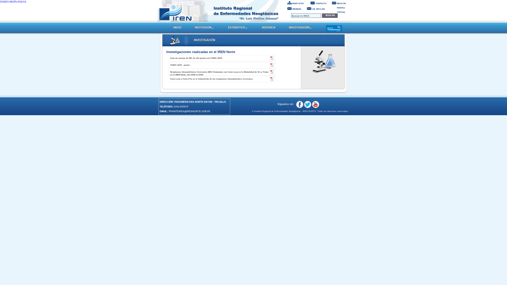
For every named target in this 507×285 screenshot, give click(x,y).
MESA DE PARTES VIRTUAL (341, 4)
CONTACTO (320, 3)
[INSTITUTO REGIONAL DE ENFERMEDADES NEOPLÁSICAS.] (218, 11)
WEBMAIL (297, 9)
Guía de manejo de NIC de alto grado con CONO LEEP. (196, 58)
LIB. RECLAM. (318, 9)
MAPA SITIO (298, 3)
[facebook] (299, 105)
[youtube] (315, 105)
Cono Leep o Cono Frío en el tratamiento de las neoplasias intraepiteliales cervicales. (211, 79)
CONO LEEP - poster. (180, 65)
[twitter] (307, 105)
